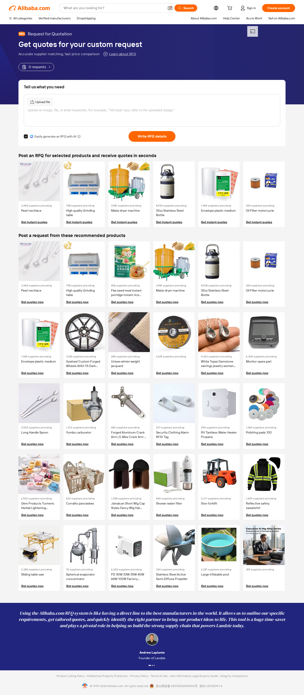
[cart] (230, 8)
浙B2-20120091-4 (210, 686)
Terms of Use (159, 676)
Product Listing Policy (71, 676)
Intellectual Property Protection (107, 676)
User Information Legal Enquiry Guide (194, 676)
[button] (170, 8)
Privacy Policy (139, 676)
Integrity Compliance (233, 676)
